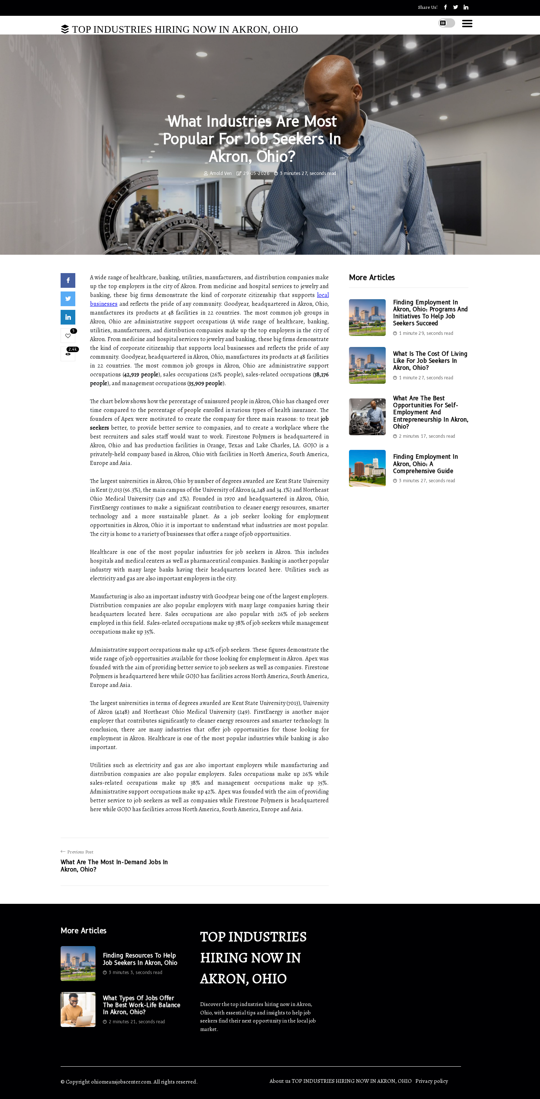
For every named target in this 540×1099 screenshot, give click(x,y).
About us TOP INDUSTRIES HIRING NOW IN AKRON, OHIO (341, 1081)
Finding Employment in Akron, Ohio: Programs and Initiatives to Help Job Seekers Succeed (430, 313)
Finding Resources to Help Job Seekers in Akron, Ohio (140, 959)
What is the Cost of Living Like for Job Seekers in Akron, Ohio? (430, 360)
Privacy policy (431, 1081)
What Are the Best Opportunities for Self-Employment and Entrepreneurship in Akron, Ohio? (430, 412)
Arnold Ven (221, 173)
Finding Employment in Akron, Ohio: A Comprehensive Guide (425, 463)
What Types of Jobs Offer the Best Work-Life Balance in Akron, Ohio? (141, 1005)
